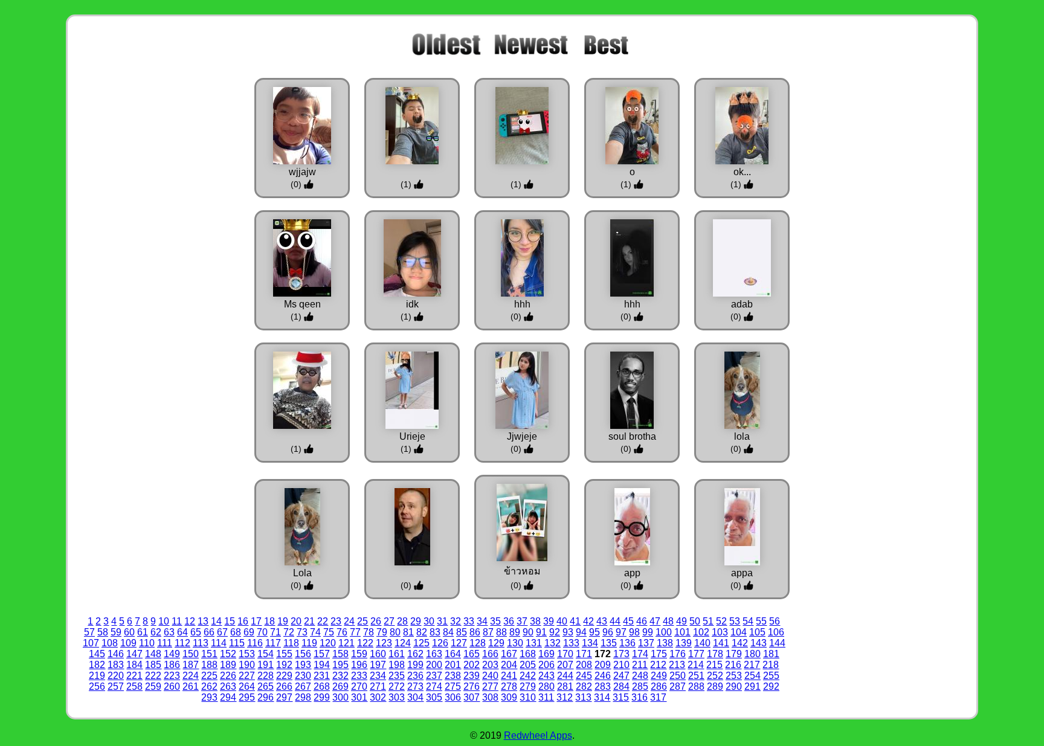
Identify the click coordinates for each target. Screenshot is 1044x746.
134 (590, 643)
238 (453, 675)
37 (522, 621)
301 (359, 697)
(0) (297, 184)
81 (408, 632)
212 (658, 665)
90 (528, 632)
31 (442, 621)
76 (342, 632)
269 (340, 686)
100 (664, 632)
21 (309, 621)
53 (734, 621)
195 (340, 665)
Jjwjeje (522, 436)
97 (621, 632)
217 (752, 665)
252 (715, 675)
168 (528, 654)
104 (738, 632)
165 (471, 654)
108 (110, 643)
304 (415, 697)
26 (375, 621)
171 (584, 654)
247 (621, 675)
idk (412, 304)
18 (269, 621)
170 (565, 654)
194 (322, 665)
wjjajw (302, 172)
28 (402, 621)
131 (534, 643)
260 (172, 686)
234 (378, 675)
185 (153, 665)
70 (262, 632)
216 (733, 665)
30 (429, 621)
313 (583, 697)
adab (742, 304)
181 (771, 654)
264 (247, 686)
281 (565, 686)
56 (774, 621)
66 (209, 632)
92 (554, 632)
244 (565, 675)
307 (471, 697)
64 (182, 632)
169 (546, 654)
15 (229, 621)
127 (459, 643)
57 (89, 632)
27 (389, 621)
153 (247, 654)
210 (621, 665)
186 (172, 665)
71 (275, 632)
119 (309, 643)
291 (752, 686)
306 (453, 697)
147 (134, 654)
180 (752, 654)
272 (396, 686)
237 (434, 675)
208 (584, 665)
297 (284, 697)
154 (265, 654)
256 (97, 686)
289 (715, 686)
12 (189, 621)
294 (228, 697)
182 (97, 665)
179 (734, 654)
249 (659, 675)
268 (322, 686)
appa (742, 573)
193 (303, 665)
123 (384, 643)
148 (153, 654)
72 (288, 632)
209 (602, 665)
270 (359, 686)
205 (528, 665)
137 (646, 643)
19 (282, 621)
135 (609, 643)
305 (434, 697)
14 (216, 621)
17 (256, 621)
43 (601, 621)
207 (565, 665)
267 (303, 686)
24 (349, 621)
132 (552, 643)
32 (455, 621)
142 (740, 643)
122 (365, 643)
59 (116, 632)
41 (575, 621)
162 (415, 654)
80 (395, 632)
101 (682, 632)
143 (758, 643)
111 (164, 643)
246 (602, 675)
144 (777, 643)
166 (490, 654)
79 (381, 632)
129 (496, 643)
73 (302, 632)
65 (195, 632)
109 (128, 643)
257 (116, 686)
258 (134, 686)
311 (546, 697)
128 (477, 643)
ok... (742, 172)
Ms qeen (302, 304)
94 (581, 632)
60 (129, 632)
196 (359, 665)
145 (97, 654)
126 (440, 643)
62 (155, 632)
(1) (407, 184)
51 (708, 621)
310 (528, 697)
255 (771, 675)
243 (546, 675)
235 (396, 675)
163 (434, 654)
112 (182, 643)
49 (681, 621)
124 (403, 643)
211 (640, 665)
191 (265, 665)
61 (142, 632)
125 (421, 643)
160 (378, 654)
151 (209, 654)
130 (515, 643)
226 (228, 675)
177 (696, 654)
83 (435, 632)
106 (776, 632)
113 (200, 643)
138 (665, 643)
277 (490, 686)
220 (116, 675)
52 (721, 621)
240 (490, 675)
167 (509, 654)
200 (434, 665)
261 (190, 686)
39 (548, 621)
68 (235, 632)
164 (453, 654)
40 (561, 621)
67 (222, 632)
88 (501, 632)
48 (668, 621)
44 (615, 621)
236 (415, 675)
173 (621, 654)
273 (415, 686)
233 (359, 675)
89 (514, 632)
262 (209, 686)
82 (421, 632)
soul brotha (632, 436)
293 (209, 697)
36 (508, 621)
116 (255, 643)
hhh (522, 304)
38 (535, 621)
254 (752, 675)
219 (97, 675)
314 (602, 697)
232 (340, 675)
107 (91, 643)
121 (346, 643)
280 (546, 686)
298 (303, 697)
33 (468, 621)
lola (742, 436)
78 (368, 632)
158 (340, 654)
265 (265, 686)
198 (396, 665)
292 (771, 686)
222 (153, 675)
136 (627, 643)
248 (640, 675)
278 (509, 686)
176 (677, 654)
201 (453, 665)
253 (734, 675)
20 (296, 621)
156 (303, 654)
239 (471, 675)
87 (488, 632)
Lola (302, 573)
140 (702, 643)
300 (340, 697)
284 (621, 686)
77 (355, 632)
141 (721, 643)
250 (677, 675)
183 (116, 665)
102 (701, 632)
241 (509, 675)
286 (659, 686)
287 (677, 686)
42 (588, 621)
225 (209, 675)
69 (248, 632)
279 (528, 686)
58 (102, 632)
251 (696, 675)
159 (359, 654)
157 (322, 654)
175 (659, 654)
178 (715, 654)
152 (228, 654)
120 (328, 643)
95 (594, 632)
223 (172, 675)
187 (190, 665)
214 (696, 665)
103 (720, 632)
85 (461, 632)
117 (273, 643)
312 (564, 697)
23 (335, 621)
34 (482, 621)
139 (683, 643)
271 (378, 686)
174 (640, 654)
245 (584, 675)
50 (694, 621)
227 (247, 675)
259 (153, 686)
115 (237, 643)
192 (284, 665)
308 (490, 697)
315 (621, 697)
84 (448, 632)
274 (434, 686)
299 (322, 697)
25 (362, 621)
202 (471, 665)
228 (265, 675)
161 (396, 654)
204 (509, 665)
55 (761, 621)
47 (654, 621)
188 (209, 665)
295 (247, 697)
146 (116, 654)
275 (453, 686)
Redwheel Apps (538, 735)
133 (571, 643)
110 (147, 643)
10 (163, 621)
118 (291, 643)
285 (640, 686)
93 (567, 632)
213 (677, 665)
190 (247, 665)
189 (228, 665)
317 (658, 697)
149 (172, 654)
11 (177, 621)
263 (228, 686)
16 (242, 621)
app (632, 573)
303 (396, 697)
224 (190, 675)
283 (602, 686)
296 (265, 697)
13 (203, 621)
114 (219, 643)
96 (607, 632)
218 (770, 665)
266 (284, 686)
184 (134, 665)
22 (322, 621)
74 (315, 632)
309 (509, 697)
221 (134, 675)
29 (415, 621)
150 (190, 654)
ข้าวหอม (522, 571)
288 (696, 686)
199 (415, 665)
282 (584, 686)
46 (641, 621)
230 (303, 675)
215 (714, 665)
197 (378, 665)
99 (647, 632)
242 (528, 675)
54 (748, 621)
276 (471, 686)
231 (322, 675)
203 (490, 665)
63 (169, 632)
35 (495, 621)
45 (628, 621)
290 (734, 686)
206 (546, 665)
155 (284, 654)
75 (328, 632)
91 (541, 632)
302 (378, 697)
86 (474, 632)
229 (284, 675)
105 (757, 632)
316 (639, 697)
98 (634, 632)
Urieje (412, 436)
